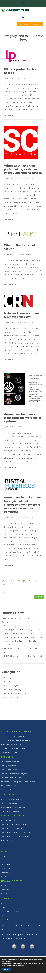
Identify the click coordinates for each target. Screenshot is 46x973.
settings (20, 965)
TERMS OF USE (26, 935)
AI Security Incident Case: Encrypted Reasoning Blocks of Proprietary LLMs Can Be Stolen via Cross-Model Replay (22, 629)
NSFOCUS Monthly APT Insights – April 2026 (22, 656)
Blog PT (5, 682)
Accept (6, 969)
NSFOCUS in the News (12, 694)
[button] (23, 3)
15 (19, 581)
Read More (9, 116)
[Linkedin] (23, 946)
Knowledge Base (9, 690)
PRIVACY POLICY (10, 935)
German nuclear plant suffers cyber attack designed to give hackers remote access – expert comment (23, 504)
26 (36, 581)
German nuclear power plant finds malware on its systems (22, 418)
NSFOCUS (10, 78)
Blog (4, 678)
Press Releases (8, 698)
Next (4, 585)
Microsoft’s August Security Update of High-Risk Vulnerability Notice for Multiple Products (22, 641)
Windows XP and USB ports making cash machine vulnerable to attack (23, 169)
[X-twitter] (32, 946)
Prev (4, 581)
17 (29, 581)
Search (5, 593)
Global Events (8, 686)
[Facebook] (14, 946)
